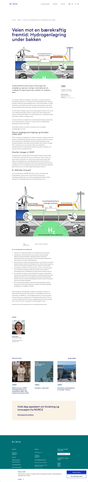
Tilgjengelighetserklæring (16, 464)
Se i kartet (14, 457)
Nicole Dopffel (64, 94)
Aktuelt (19, 20)
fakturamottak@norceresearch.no (40, 459)
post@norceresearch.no (16, 459)
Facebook (59, 463)
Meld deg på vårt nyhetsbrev (26, 415)
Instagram (59, 466)
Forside (14, 20)
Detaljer (20, 479)
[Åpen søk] (75, 3)
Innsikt (63, 86)
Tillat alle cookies (76, 472)
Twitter (58, 465)
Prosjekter (55, 4)
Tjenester (63, 4)
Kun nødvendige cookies (76, 476)
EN (72, 4)
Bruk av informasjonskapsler (17, 467)
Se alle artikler (72, 358)
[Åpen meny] (78, 3)
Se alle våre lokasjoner (16, 461)
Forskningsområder (45, 4)
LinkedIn (58, 462)
